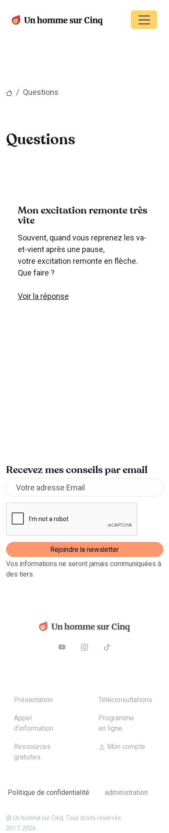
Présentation (33, 700)
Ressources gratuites (32, 751)
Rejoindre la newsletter (84, 549)
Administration (126, 792)
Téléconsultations (125, 700)
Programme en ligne (116, 723)
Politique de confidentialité (48, 792)
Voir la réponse (43, 296)
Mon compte (125, 746)
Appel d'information (33, 723)
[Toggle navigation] (144, 19)
